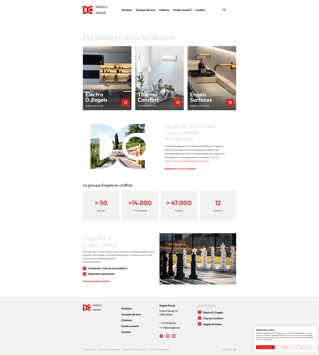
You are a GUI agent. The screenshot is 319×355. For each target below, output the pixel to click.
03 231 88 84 (168, 323)
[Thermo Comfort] (199, 318)
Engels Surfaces (201, 161)
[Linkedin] (167, 336)
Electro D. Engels (213, 312)
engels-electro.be (94, 105)
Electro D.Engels (182, 161)
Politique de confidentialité (158, 349)
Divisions (127, 9)
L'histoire (164, 9)
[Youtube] (174, 336)
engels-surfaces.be (199, 105)
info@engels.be (170, 327)
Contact (200, 9)
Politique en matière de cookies (134, 349)
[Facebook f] (161, 336)
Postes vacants (182, 9)
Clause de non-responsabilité (109, 349)
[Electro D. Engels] (199, 312)
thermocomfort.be (147, 105)
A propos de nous (145, 9)
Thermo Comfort (213, 318)
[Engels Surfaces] (199, 324)
